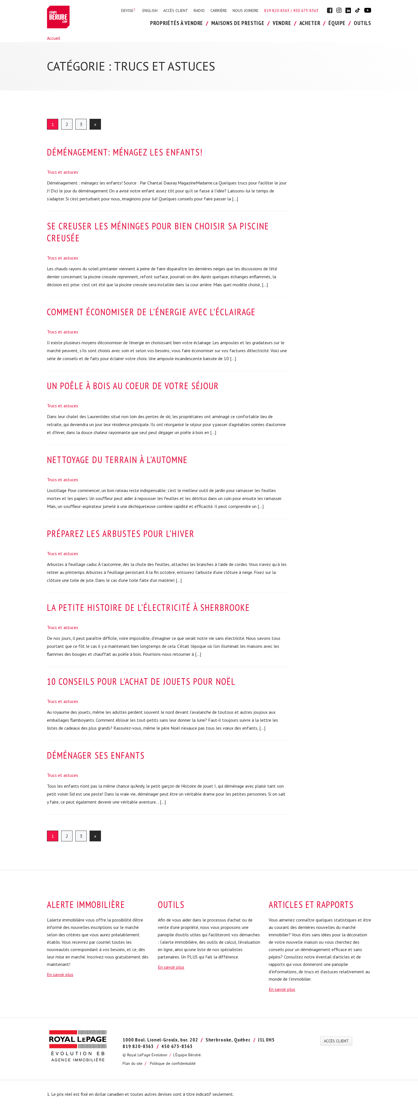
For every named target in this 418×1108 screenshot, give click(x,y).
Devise (128, 10)
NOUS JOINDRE (245, 10)
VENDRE (282, 23)
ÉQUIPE (336, 23)
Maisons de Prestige (237, 23)
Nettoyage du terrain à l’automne (117, 460)
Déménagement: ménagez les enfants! (125, 152)
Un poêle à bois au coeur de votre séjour (133, 386)
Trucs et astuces (62, 172)
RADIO (199, 10)
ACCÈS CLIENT (175, 10)
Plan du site (132, 1063)
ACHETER (309, 23)
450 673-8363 (305, 10)
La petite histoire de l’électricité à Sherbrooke (148, 607)
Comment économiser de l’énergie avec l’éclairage (151, 312)
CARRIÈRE (218, 10)
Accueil (53, 38)
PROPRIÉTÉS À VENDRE (176, 23)
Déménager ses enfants (96, 755)
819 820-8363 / (278, 10)
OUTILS (362, 23)
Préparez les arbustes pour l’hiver (120, 534)
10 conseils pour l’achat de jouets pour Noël (141, 681)
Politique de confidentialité (173, 1063)
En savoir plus (60, 974)
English (150, 10)
